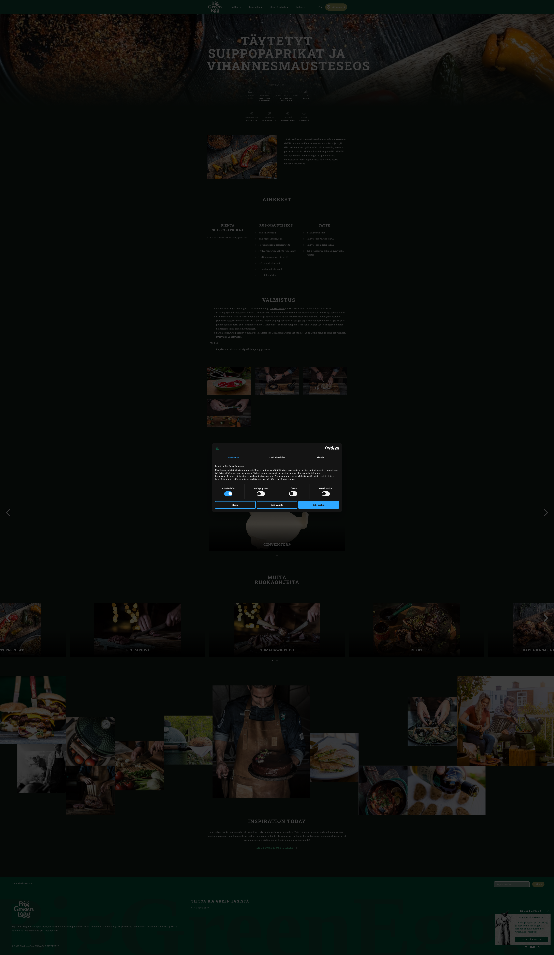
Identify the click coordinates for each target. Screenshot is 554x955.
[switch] (261, 493)
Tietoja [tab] (320, 457)
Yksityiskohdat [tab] (277, 457)
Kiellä (235, 505)
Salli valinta (277, 505)
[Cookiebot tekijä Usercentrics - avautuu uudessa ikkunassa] (326, 448)
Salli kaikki (319, 505)
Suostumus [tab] (233, 457)
